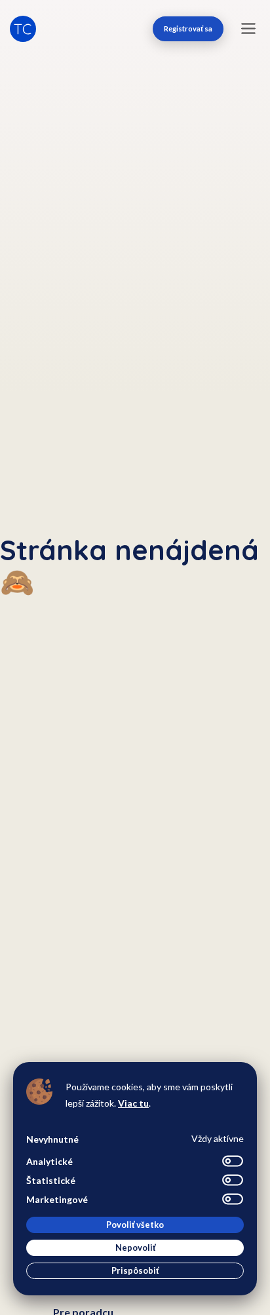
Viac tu (133, 1103)
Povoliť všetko (135, 1224)
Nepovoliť (135, 1247)
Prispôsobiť (135, 1270)
